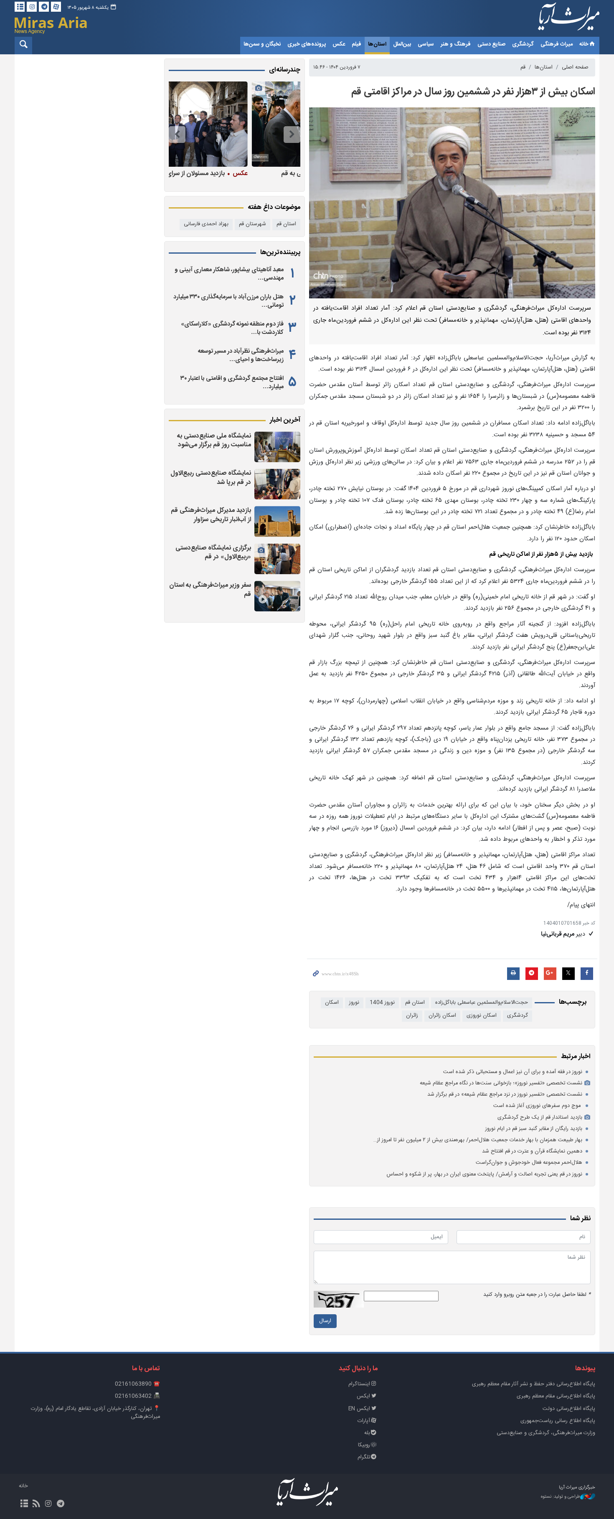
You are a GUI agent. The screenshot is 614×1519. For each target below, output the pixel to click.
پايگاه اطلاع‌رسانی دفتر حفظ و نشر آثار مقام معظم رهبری (533, 1384)
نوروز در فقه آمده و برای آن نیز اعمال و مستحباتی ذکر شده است (512, 1072)
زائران (412, 1015)
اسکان (332, 1002)
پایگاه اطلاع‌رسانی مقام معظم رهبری (556, 1396)
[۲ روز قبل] (277, 484)
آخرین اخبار (285, 420)
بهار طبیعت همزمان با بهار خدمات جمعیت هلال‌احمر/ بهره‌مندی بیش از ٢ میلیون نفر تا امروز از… (477, 1140)
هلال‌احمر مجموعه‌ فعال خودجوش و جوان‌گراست (529, 1162)
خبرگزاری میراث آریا (557, 20)
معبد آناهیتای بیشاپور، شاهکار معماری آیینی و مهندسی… (229, 274)
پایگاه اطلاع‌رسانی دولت (569, 1409)
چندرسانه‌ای (284, 70)
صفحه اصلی (575, 67)
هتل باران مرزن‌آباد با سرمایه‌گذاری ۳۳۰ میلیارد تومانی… (228, 301)
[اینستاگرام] (32, 7)
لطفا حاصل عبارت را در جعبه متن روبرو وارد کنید (537, 1295)
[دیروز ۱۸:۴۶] (277, 447)
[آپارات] (56, 7)
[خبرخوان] (36, 1504)
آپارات (364, 1421)
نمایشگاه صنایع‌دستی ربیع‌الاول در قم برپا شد (210, 478)
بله (367, 1433)
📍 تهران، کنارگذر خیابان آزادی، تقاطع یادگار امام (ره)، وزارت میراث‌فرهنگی (95, 1413)
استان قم (415, 1002)
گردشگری (523, 44)
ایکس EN (359, 1409)
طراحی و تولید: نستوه (560, 1497)
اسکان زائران (442, 1015)
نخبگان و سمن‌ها (262, 44)
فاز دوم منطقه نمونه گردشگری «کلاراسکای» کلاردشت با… (232, 328)
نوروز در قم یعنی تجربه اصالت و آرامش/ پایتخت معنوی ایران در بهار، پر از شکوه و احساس (484, 1174)
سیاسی (426, 44)
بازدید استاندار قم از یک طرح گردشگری (539, 1117)
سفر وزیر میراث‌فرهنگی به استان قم (210, 590)
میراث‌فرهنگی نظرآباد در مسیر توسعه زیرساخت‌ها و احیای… (241, 355)
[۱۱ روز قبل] (232, 124)
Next (177, 134)
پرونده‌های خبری (306, 44)
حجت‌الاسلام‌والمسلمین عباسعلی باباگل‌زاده (481, 1002)
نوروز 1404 (382, 1002)
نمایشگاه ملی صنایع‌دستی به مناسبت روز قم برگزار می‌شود (214, 440)
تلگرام (364, 1457)
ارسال (325, 1321)
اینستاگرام (359, 1384)
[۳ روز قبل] (277, 596)
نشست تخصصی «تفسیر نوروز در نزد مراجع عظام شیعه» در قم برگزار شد (504, 1094)
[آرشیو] (20, 7)
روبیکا (364, 1445)
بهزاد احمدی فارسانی (206, 224)
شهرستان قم (252, 224)
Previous (292, 134)
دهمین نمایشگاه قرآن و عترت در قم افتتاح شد (532, 1151)
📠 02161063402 (137, 1396)
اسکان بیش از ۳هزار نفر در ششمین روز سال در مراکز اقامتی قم (473, 92)
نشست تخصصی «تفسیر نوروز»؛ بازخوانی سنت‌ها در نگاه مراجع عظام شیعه (501, 1083)
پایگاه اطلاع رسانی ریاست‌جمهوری (557, 1421)
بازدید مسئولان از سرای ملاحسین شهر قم (232, 173)
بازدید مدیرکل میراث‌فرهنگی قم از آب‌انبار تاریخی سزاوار (211, 515)
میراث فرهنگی (556, 44)
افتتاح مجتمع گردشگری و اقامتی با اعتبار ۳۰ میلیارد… (232, 383)
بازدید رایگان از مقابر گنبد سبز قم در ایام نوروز (533, 1129)
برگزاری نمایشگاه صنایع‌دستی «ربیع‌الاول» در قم (213, 552)
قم (522, 67)
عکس (338, 44)
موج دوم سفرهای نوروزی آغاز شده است (537, 1106)
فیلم (356, 44)
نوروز (354, 1002)
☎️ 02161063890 (137, 1384)
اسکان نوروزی (482, 1015)
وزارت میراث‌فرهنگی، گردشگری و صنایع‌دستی (546, 1433)
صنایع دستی (491, 44)
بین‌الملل (402, 44)
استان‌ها (377, 44)
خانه (584, 44)
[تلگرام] (44, 7)
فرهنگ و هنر (456, 44)
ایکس (363, 1396)
